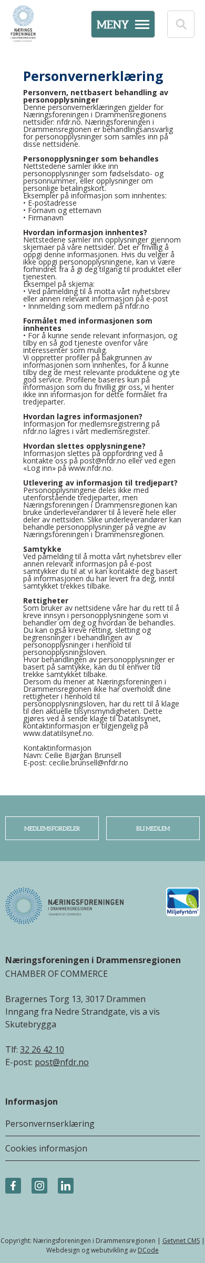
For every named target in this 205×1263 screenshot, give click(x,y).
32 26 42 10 (42, 1049)
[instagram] (39, 1186)
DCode (148, 1250)
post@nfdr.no (62, 1062)
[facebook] (13, 1186)
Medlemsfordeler (52, 828)
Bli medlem (153, 828)
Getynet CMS (181, 1240)
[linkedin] (66, 1186)
